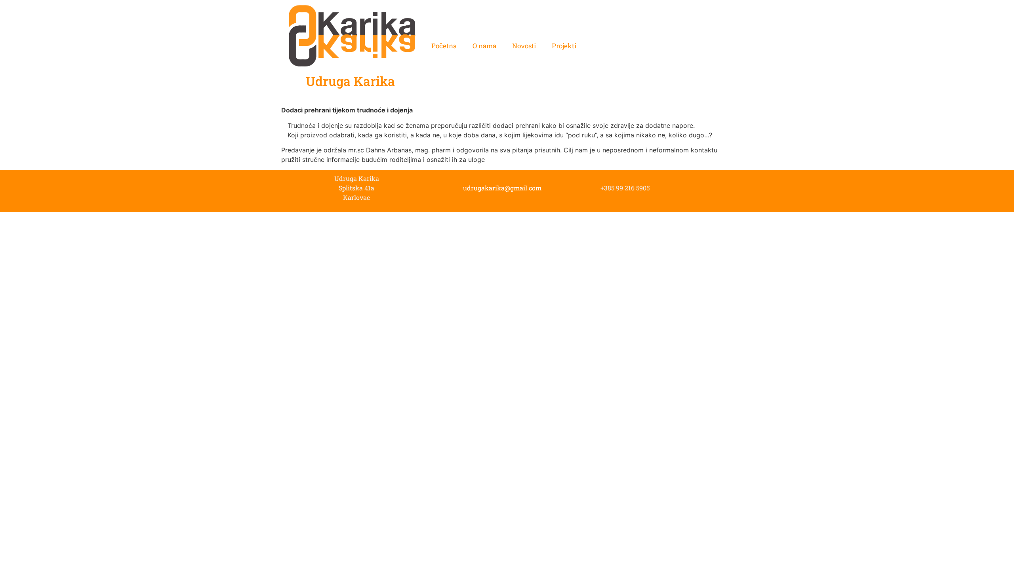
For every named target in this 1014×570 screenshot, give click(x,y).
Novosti (524, 45)
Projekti (564, 45)
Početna (444, 45)
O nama (484, 45)
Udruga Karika (350, 80)
